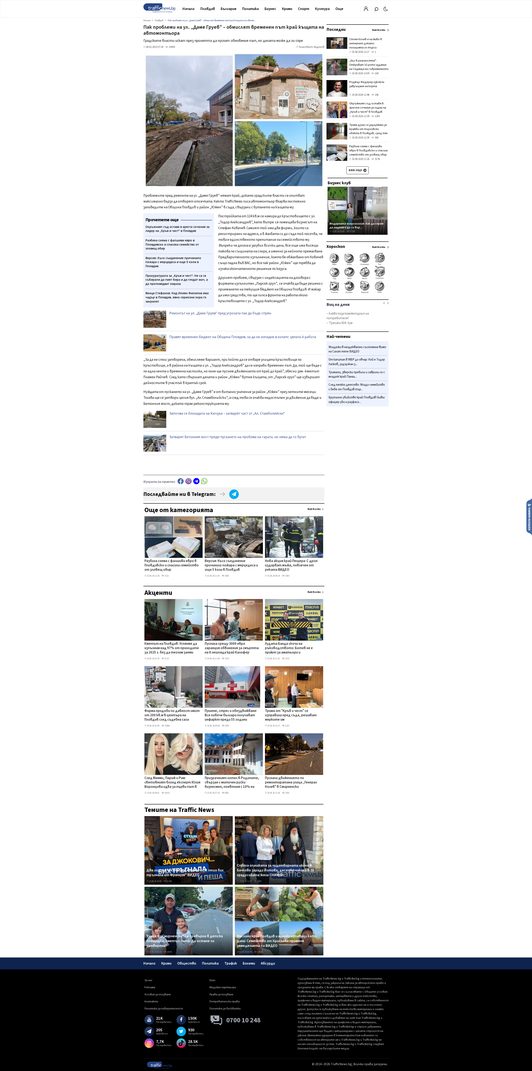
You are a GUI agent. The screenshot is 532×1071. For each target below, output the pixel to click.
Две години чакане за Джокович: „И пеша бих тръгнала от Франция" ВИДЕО (185, 873)
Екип (212, 980)
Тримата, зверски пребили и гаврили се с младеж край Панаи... (357, 374)
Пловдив (207, 8)
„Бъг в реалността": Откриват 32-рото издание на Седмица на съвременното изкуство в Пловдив (369, 67)
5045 (226, 725)
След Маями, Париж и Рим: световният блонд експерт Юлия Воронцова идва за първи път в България (172, 783)
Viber (188, 481)
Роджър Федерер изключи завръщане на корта (366, 84)
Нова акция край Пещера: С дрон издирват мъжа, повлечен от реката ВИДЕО (291, 565)
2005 (226, 575)
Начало (188, 8)
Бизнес (270, 8)
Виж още (356, 170)
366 (376, 138)
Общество (186, 963)
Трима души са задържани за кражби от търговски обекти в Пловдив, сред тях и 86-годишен (368, 131)
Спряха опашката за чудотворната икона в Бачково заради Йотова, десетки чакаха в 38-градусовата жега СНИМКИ (276, 870)
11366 (169, 881)
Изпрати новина (529, 517)
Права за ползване (221, 994)
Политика (250, 8)
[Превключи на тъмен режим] (385, 9)
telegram (196, 481)
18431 (167, 792)
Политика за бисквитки (225, 1009)
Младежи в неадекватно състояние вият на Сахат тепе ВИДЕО (357, 349)
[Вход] (366, 10)
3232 (166, 575)
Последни (336, 29)
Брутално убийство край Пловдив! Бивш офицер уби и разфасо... (357, 399)
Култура (322, 8)
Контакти (151, 1001)
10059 (169, 952)
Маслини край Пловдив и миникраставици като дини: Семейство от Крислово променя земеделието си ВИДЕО (276, 941)
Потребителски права (224, 1001)
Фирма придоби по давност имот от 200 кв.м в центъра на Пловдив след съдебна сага (172, 715)
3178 (377, 159)
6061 (226, 792)
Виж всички (314, 509)
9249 (259, 881)
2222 (287, 658)
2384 (287, 575)
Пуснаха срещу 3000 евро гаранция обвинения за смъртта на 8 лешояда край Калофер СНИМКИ (232, 648)
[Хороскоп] (357, 292)
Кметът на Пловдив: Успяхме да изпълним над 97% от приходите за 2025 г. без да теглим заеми (171, 648)
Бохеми (249, 963)
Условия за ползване (157, 994)
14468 (259, 952)
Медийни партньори (222, 987)
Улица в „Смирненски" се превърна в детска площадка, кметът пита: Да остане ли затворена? (185, 941)
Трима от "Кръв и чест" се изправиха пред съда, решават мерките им (291, 715)
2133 (166, 658)
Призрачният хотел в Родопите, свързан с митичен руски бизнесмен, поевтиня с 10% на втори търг (232, 783)
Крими (287, 8)
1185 (287, 725)
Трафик (230, 963)
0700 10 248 (243, 1020)
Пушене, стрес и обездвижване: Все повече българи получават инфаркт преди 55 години (231, 715)
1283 (377, 116)
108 (376, 73)
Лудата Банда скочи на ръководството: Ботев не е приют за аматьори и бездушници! (289, 648)
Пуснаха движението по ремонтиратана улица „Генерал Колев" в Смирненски (291, 782)
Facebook (180, 481)
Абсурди (268, 963)
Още (339, 8)
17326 (352, 231)
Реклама (149, 987)
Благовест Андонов (311, 47)
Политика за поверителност (163, 1009)
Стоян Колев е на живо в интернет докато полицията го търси (365, 43)
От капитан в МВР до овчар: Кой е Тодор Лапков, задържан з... (357, 362)
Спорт (303, 8)
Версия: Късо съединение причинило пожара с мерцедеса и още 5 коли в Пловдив (231, 565)
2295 (287, 792)
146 (376, 95)
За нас (148, 980)
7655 (226, 658)
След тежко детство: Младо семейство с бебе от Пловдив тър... (357, 387)
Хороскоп (335, 247)
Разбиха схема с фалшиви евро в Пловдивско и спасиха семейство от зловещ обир (171, 565)
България (228, 8)
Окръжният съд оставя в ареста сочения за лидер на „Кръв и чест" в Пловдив (367, 107)
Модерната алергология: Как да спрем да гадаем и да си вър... (356, 225)
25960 (167, 725)
